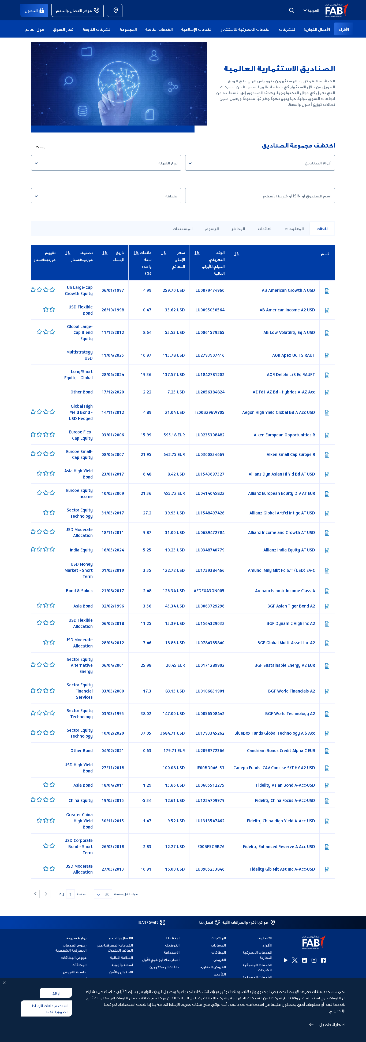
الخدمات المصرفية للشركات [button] (257, 967)
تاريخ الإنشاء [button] (118, 255)
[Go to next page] (35, 894)
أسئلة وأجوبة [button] (122, 964)
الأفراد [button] (343, 29)
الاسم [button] (314, 254)
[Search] (291, 10)
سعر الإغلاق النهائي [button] (178, 259)
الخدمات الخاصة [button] (159, 29)
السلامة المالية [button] (121, 957)
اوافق (56, 993)
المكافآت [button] (79, 964)
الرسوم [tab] (212, 228)
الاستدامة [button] (171, 952)
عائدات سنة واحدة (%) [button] (145, 262)
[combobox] (310, 10)
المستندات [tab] (182, 228)
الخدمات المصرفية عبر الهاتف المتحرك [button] (115, 947)
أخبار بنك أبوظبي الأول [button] (160, 959)
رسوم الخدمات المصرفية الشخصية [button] (71, 947)
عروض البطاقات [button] (74, 957)
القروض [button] (220, 959)
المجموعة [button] (128, 29)
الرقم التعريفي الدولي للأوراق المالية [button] (213, 262)
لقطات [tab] (321, 228)
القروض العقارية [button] (213, 966)
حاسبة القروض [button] (75, 971)
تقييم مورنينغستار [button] (44, 255)
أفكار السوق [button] (63, 29)
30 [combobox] (107, 894)
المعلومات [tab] (294, 228)
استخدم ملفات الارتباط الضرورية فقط (50, 1008)
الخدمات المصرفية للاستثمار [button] (245, 29)
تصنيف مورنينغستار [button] (82, 255)
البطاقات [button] (218, 952)
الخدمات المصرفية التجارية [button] (257, 955)
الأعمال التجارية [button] (317, 29)
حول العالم (34, 29)
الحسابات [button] (218, 945)
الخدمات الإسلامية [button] (196, 29)
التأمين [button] (220, 974)
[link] (114, 10)
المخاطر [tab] (238, 228)
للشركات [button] (287, 29)
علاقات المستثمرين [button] (164, 966)
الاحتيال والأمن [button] (121, 971)
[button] (334, 10)
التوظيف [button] (172, 945)
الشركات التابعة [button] (97, 29)
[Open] (190, 163)
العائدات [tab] (265, 228)
